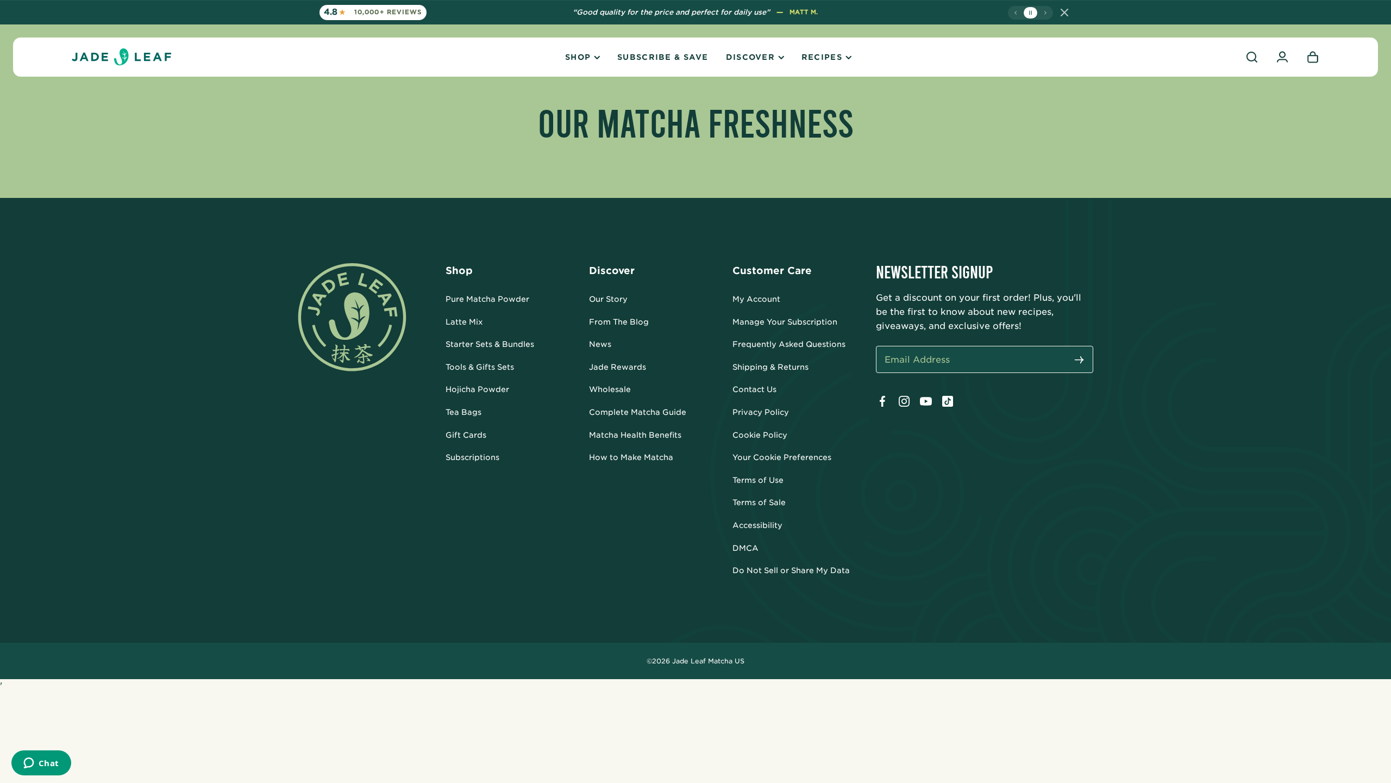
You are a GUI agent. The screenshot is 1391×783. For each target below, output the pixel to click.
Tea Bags (463, 412)
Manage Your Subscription (784, 322)
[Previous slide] (1016, 12)
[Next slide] (1045, 12)
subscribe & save (662, 57)
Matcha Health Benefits (635, 435)
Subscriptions (472, 457)
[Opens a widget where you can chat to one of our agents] (41, 764)
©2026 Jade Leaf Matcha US (695, 661)
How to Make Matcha (631, 457)
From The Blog (619, 322)
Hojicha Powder (477, 389)
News (600, 344)
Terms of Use (758, 480)
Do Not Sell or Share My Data (791, 570)
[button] (1251, 57)
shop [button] (578, 57)
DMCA (745, 548)
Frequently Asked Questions (788, 344)
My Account (756, 299)
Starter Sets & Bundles (490, 344)
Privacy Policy (760, 412)
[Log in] (1282, 57)
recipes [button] (821, 57)
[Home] (121, 57)
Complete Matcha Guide (637, 412)
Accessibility (757, 525)
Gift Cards (466, 435)
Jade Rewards (617, 367)
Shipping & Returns (770, 367)
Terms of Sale (759, 502)
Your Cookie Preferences (781, 457)
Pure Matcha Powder (487, 299)
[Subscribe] (1079, 361)
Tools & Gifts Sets (480, 367)
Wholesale (610, 389)
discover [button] (750, 57)
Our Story (608, 299)
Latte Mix (464, 322)
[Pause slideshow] (1030, 12)
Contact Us (754, 389)
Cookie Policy (759, 435)
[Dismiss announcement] (1064, 12)
